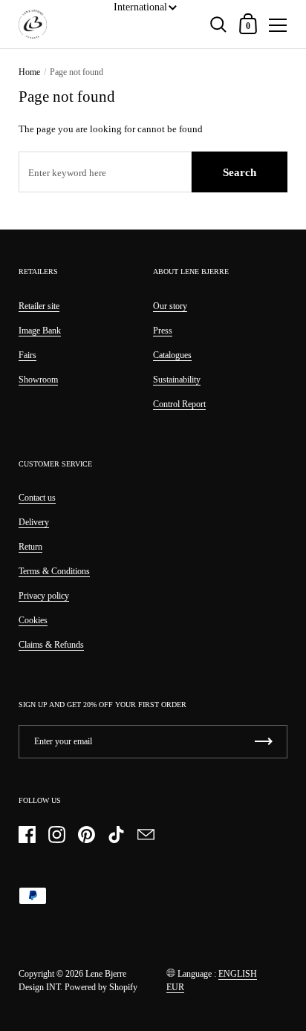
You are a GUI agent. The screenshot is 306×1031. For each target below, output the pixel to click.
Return (30, 546)
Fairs (27, 355)
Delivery (34, 522)
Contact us (37, 497)
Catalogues (172, 355)
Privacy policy (44, 596)
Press (162, 330)
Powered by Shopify (101, 987)
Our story (170, 306)
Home (29, 72)
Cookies (33, 620)
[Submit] (264, 741)
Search (239, 172)
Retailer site (39, 306)
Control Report (179, 404)
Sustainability (177, 379)
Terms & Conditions (54, 571)
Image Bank (40, 330)
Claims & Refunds (51, 645)
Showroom (38, 379)
